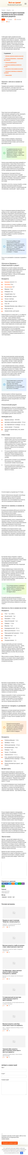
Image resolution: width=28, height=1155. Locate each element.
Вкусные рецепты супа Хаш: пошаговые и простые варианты (13, 1024)
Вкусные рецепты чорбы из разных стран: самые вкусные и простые (13, 946)
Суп (3, 19)
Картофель (7, 284)
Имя (3, 1067)
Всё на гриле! (15, 2)
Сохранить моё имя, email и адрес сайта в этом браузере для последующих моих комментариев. (14, 1137)
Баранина (7, 282)
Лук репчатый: (8, 286)
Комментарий (5, 1079)
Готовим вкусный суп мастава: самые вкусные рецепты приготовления (12, 998)
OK (21, 1153)
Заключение (8, 75)
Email (3, 1073)
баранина (4, 897)
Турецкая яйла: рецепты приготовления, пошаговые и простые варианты (12, 1050)
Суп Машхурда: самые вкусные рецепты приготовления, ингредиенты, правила (12, 972)
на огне (9, 897)
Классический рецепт (11, 62)
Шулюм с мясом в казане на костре (14, 56)
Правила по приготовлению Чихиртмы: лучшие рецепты (11, 921)
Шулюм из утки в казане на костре (14, 68)
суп (13, 897)
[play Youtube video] (14, 869)
